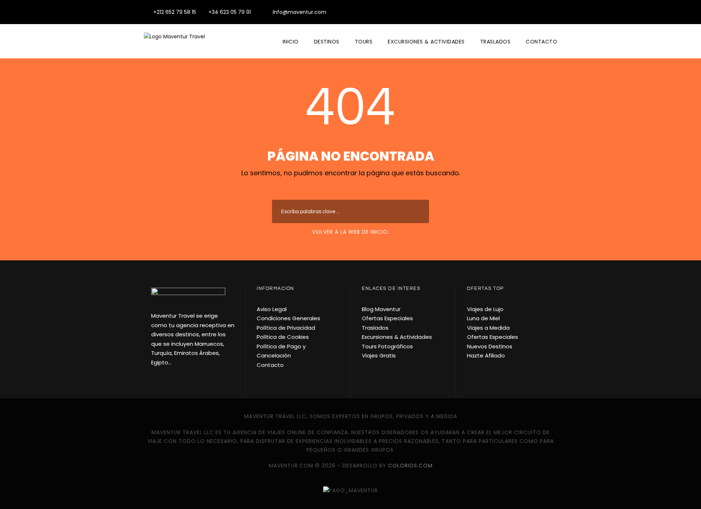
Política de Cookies (283, 337)
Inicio (291, 41)
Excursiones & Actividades (426, 41)
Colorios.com (410, 465)
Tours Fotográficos (387, 346)
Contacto (541, 41)
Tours (364, 41)
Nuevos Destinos (489, 346)
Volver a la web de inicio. (350, 232)
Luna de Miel (483, 318)
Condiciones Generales (288, 318)
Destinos (327, 41)
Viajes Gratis (379, 355)
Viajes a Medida (488, 328)
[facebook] (532, 12)
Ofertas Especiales (387, 318)
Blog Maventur (381, 309)
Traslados (495, 41)
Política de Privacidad (286, 328)
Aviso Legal (272, 309)
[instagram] (555, 12)
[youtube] (543, 12)
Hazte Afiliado (486, 355)
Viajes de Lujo (485, 309)
